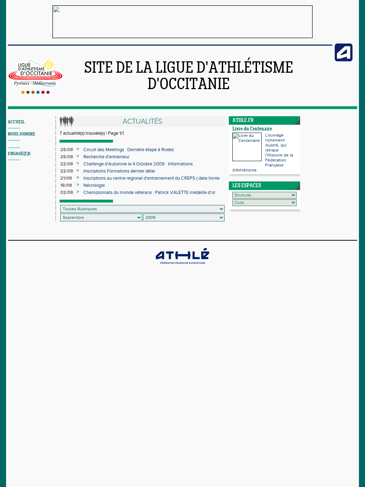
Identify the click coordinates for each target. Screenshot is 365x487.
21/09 (66, 178)
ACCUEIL (16, 122)
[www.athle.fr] (344, 60)
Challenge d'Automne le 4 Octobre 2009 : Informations (138, 164)
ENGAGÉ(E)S (19, 154)
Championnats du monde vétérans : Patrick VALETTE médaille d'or (149, 192)
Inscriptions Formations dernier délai (119, 171)
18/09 (66, 185)
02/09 (66, 192)
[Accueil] (35, 92)
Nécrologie (94, 185)
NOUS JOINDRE (21, 134)
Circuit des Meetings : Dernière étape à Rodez (128, 150)
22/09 (66, 164)
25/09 (66, 150)
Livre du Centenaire (252, 129)
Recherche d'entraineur (106, 157)
